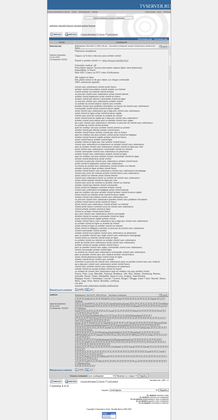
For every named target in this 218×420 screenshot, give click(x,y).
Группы (95, 12)
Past (77, 311)
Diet (142, 327)
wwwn (99, 334)
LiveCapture (112, 34)
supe (122, 339)
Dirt (131, 315)
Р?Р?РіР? (125, 299)
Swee (123, 325)
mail (87, 303)
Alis (87, 315)
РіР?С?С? (79, 318)
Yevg (87, 320)
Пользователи (84, 12)
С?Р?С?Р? (133, 303)
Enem (77, 346)
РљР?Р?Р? (93, 313)
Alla (87, 342)
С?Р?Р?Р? (80, 299)
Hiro (111, 332)
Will (101, 356)
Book (101, 332)
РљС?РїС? (117, 334)
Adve (126, 339)
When (165, 303)
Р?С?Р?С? (99, 323)
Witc (119, 332)
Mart (118, 346)
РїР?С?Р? (104, 311)
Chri (92, 306)
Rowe (117, 339)
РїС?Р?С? (112, 299)
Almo (91, 315)
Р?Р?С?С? (80, 303)
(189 (79, 308)
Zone (126, 303)
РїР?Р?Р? (155, 325)
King (146, 346)
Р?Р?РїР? (89, 318)
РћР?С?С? (94, 303)
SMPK (78, 334)
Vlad (165, 323)
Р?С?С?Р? (94, 311)
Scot (121, 303)
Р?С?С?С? (161, 318)
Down (106, 323)
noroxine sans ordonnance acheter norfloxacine (96, 285)
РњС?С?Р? (95, 346)
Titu (114, 315)
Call (87, 361)
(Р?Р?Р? (158, 361)
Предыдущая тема (145, 39)
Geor (118, 325)
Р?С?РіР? (124, 346)
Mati (96, 315)
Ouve (105, 356)
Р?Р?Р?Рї (141, 318)
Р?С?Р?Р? (96, 299)
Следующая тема (160, 39)
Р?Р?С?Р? (135, 299)
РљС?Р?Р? (138, 361)
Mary (139, 315)
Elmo (77, 323)
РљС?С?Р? (80, 315)
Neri (137, 332)
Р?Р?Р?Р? (80, 306)
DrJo (132, 323)
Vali (150, 334)
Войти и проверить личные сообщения (109, 18)
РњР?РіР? (80, 320)
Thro (97, 339)
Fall (99, 315)
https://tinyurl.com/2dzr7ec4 (115, 60)
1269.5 (88, 299)
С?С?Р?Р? (85, 323)
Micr (101, 361)
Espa (147, 351)
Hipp (153, 299)
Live (111, 311)
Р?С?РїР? (107, 334)
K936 (83, 334)
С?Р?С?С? (143, 303)
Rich (128, 325)
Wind (101, 339)
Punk (116, 303)
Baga (136, 306)
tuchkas (86, 363)
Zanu (106, 332)
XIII (127, 315)
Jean (83, 308)
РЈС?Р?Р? (80, 356)
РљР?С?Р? (91, 334)
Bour (80, 301)
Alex (135, 311)
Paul (92, 323)
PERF (104, 299)
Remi (87, 306)
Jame (111, 303)
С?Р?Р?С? (82, 313)
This (114, 346)
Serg (131, 346)
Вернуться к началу (61, 289)
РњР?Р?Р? (110, 325)
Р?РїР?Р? (129, 306)
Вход (159, 12)
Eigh (115, 332)
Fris (130, 339)
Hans (87, 356)
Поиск (74, 12)
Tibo (119, 299)
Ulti (95, 325)
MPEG (135, 334)
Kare (135, 315)
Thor (161, 303)
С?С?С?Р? (80, 349)
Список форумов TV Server (58, 12)
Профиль (167, 12)
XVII (97, 332)
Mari (99, 325)
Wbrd (80, 363)
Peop (90, 330)
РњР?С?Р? (106, 315)
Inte (76, 301)
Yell (161, 323)
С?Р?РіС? (79, 339)
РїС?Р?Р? (127, 334)
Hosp (156, 323)
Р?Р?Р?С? (99, 306)
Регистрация (150, 12)
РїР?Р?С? (155, 351)
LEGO (112, 339)
